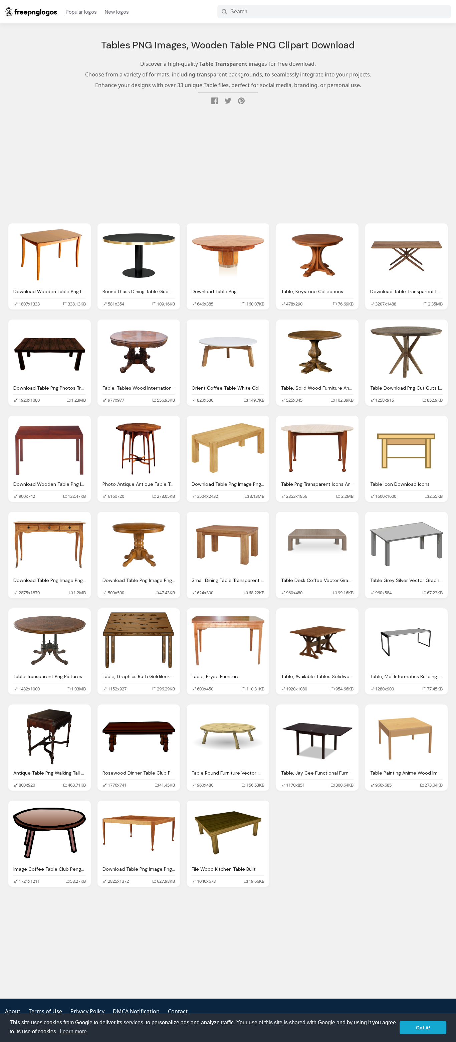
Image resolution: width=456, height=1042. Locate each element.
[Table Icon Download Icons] (406, 448)
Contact (178, 1011)
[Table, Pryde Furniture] (228, 641)
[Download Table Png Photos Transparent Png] (49, 352)
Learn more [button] (73, 1031)
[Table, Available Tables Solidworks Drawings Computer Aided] (317, 641)
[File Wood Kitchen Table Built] (228, 833)
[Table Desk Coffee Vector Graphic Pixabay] (317, 544)
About (12, 1011)
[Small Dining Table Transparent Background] (228, 544)
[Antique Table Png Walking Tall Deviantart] (49, 737)
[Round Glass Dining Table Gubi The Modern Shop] (138, 256)
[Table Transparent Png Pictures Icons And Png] (49, 641)
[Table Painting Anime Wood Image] (406, 737)
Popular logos (81, 12)
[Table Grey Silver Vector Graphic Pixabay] (406, 544)
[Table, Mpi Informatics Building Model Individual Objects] (406, 641)
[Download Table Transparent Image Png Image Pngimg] (406, 256)
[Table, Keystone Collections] (317, 256)
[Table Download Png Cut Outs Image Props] (406, 352)
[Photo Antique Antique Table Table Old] (138, 448)
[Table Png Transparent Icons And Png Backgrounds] (317, 448)
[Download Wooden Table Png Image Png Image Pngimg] (49, 448)
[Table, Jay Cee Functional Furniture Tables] (317, 737)
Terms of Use (45, 1011)
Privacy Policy (87, 1011)
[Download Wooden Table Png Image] (49, 256)
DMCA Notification (136, 1011)
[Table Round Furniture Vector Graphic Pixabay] (228, 737)
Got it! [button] (423, 1027)
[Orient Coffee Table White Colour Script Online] (228, 352)
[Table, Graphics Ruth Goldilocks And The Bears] (138, 641)
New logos (117, 12)
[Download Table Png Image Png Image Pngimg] (228, 448)
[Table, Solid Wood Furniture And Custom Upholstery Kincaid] (317, 352)
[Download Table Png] (228, 256)
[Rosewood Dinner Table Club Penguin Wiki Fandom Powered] (138, 737)
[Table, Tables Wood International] (138, 352)
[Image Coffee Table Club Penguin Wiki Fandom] (49, 833)
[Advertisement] (228, 165)
